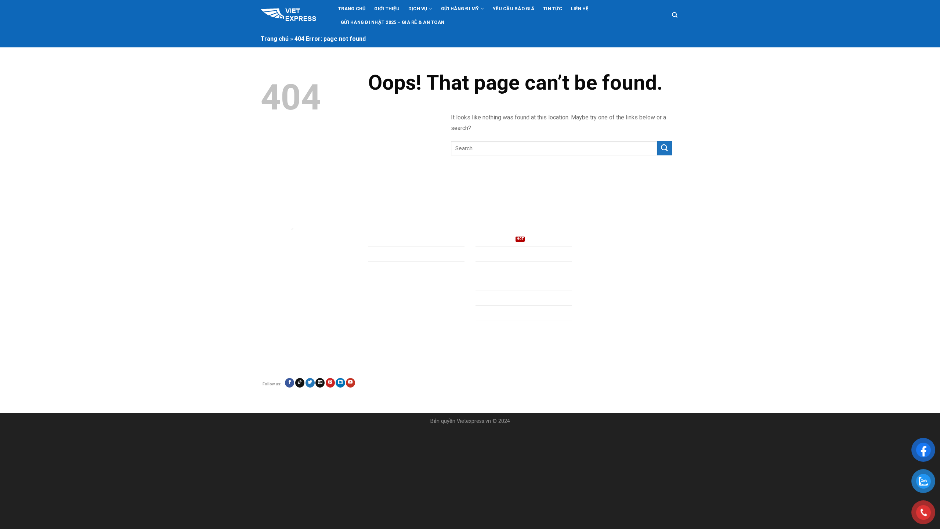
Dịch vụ (417, 8)
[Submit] (664, 148)
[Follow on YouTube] (350, 383)
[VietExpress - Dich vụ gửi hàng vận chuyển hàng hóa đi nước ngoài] (293, 15)
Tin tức (552, 8)
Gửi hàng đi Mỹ (460, 8)
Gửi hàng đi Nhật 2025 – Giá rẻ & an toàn (392, 22)
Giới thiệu (387, 8)
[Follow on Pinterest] (330, 383)
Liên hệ (580, 8)
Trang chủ (351, 8)
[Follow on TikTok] (299, 383)
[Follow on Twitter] (310, 383)
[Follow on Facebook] (289, 383)
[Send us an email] (320, 383)
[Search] (674, 15)
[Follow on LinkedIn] (340, 383)
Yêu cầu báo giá (513, 8)
